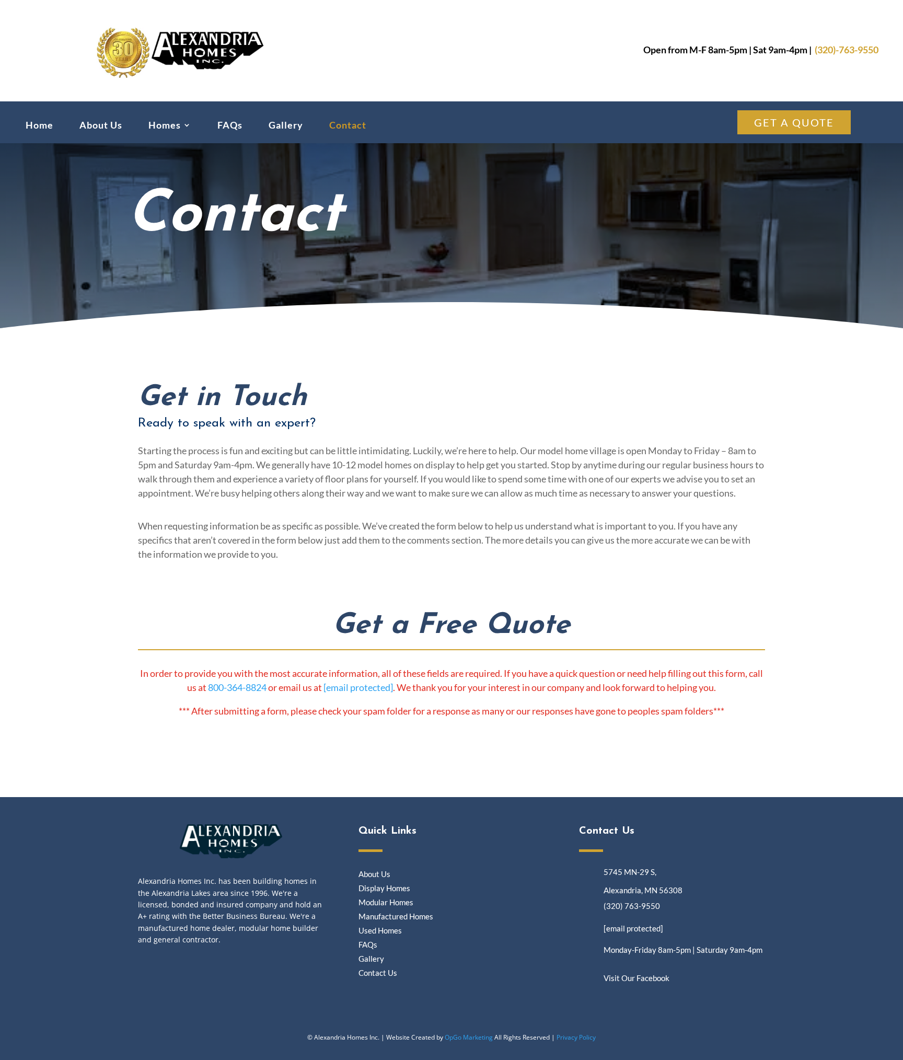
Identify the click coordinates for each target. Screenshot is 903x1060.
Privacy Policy (576, 1037)
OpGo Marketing (469, 1037)
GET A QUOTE (794, 122)
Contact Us (377, 972)
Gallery (286, 126)
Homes (164, 126)
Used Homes (380, 930)
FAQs (229, 126)
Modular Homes (385, 902)
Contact (347, 126)
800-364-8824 (237, 687)
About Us (100, 126)
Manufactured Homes (395, 916)
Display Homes (384, 888)
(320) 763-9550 (632, 906)
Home (39, 126)
